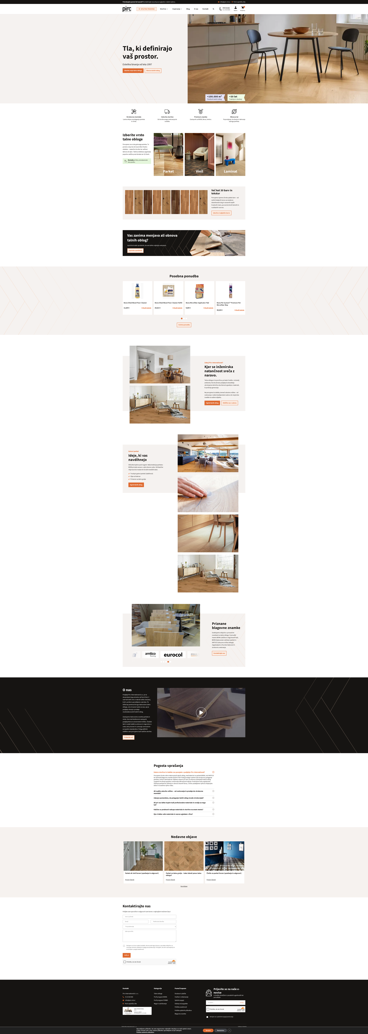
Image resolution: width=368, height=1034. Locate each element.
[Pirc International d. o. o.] (128, 9)
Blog (188, 9)
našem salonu (170, 2)
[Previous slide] (125, 864)
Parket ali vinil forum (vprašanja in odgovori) (142, 873)
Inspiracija (176, 9)
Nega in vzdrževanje (160, 1004)
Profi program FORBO (161, 1000)
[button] (201, 712)
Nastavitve (220, 1030)
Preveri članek (129, 880)
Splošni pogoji (179, 1000)
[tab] (181, 318)
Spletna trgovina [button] (147, 9)
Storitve (163, 9)
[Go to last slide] (125, 302)
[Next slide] (242, 302)
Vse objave (184, 886)
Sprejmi (208, 1030)
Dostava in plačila (180, 994)
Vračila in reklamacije (181, 997)
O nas (196, 9)
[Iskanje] (213, 9)
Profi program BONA (160, 997)
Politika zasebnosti (181, 1007)
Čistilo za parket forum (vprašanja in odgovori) (224, 873)
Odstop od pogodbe (181, 1004)
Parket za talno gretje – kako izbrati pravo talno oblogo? (183, 874)
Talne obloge (158, 994)
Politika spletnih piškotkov (183, 1010)
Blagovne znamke (180, 1014)
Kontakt (205, 9)
